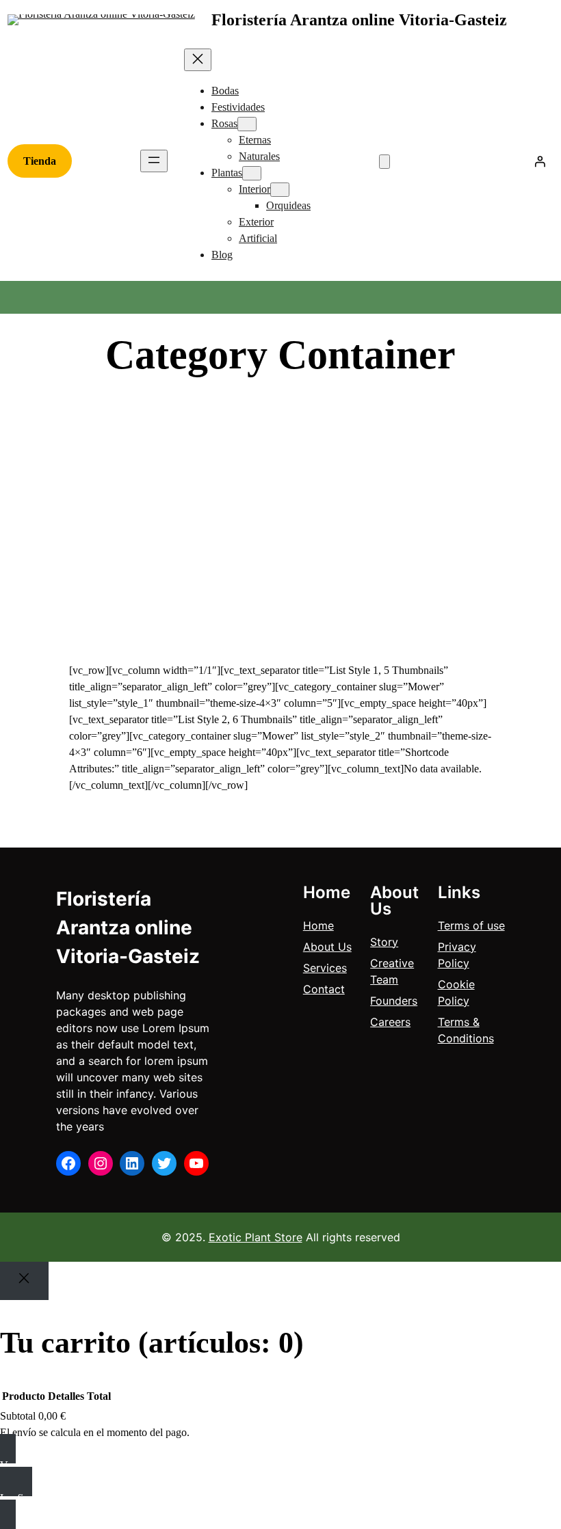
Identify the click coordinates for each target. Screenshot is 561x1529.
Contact (324, 989)
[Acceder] (539, 161)
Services (325, 968)
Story (384, 942)
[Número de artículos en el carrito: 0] (384, 161)
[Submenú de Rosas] (247, 124)
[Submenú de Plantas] (251, 173)
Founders (393, 1000)
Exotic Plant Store (255, 1237)
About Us (327, 946)
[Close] (24, 1281)
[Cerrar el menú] (197, 60)
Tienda (39, 161)
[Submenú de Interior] (279, 189)
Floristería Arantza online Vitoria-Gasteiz (359, 20)
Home (318, 925)
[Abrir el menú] (154, 161)
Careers (390, 1022)
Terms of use (471, 925)
